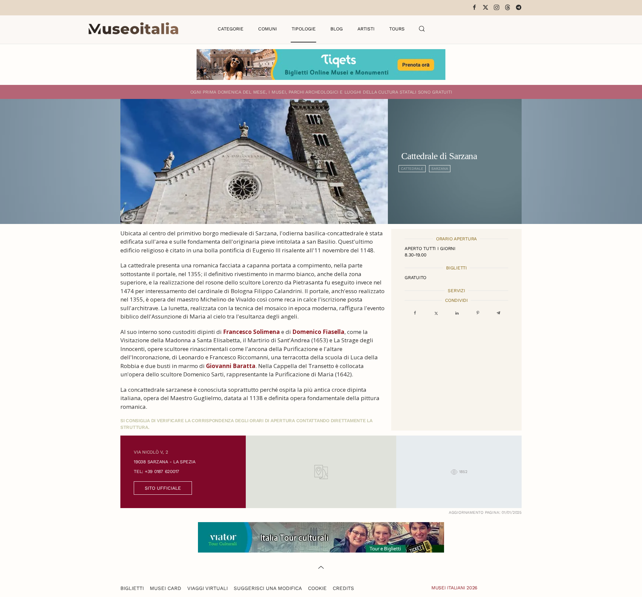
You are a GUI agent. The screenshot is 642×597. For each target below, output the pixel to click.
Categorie (230, 28)
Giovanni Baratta (230, 366)
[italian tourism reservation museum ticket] (321, 64)
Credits (343, 588)
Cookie (317, 588)
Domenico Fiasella (318, 332)
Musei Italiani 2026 (454, 587)
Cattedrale (412, 168)
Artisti (365, 28)
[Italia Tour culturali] (321, 537)
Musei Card (165, 588)
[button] (422, 28)
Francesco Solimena (251, 332)
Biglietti (132, 588)
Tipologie (304, 28)
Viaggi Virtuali (207, 588)
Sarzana (439, 168)
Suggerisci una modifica (268, 588)
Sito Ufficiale (163, 488)
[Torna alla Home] (133, 28)
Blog (336, 28)
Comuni (267, 28)
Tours (397, 28)
